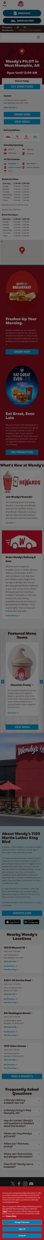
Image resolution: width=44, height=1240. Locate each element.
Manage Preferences (22, 1222)
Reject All (22, 1229)
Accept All (22, 1236)
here (5, 1211)
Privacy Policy (11, 1216)
